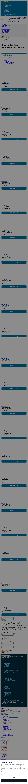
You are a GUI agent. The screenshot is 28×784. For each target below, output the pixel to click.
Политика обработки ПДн (7, 771)
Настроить (14, 777)
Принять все (14, 780)
